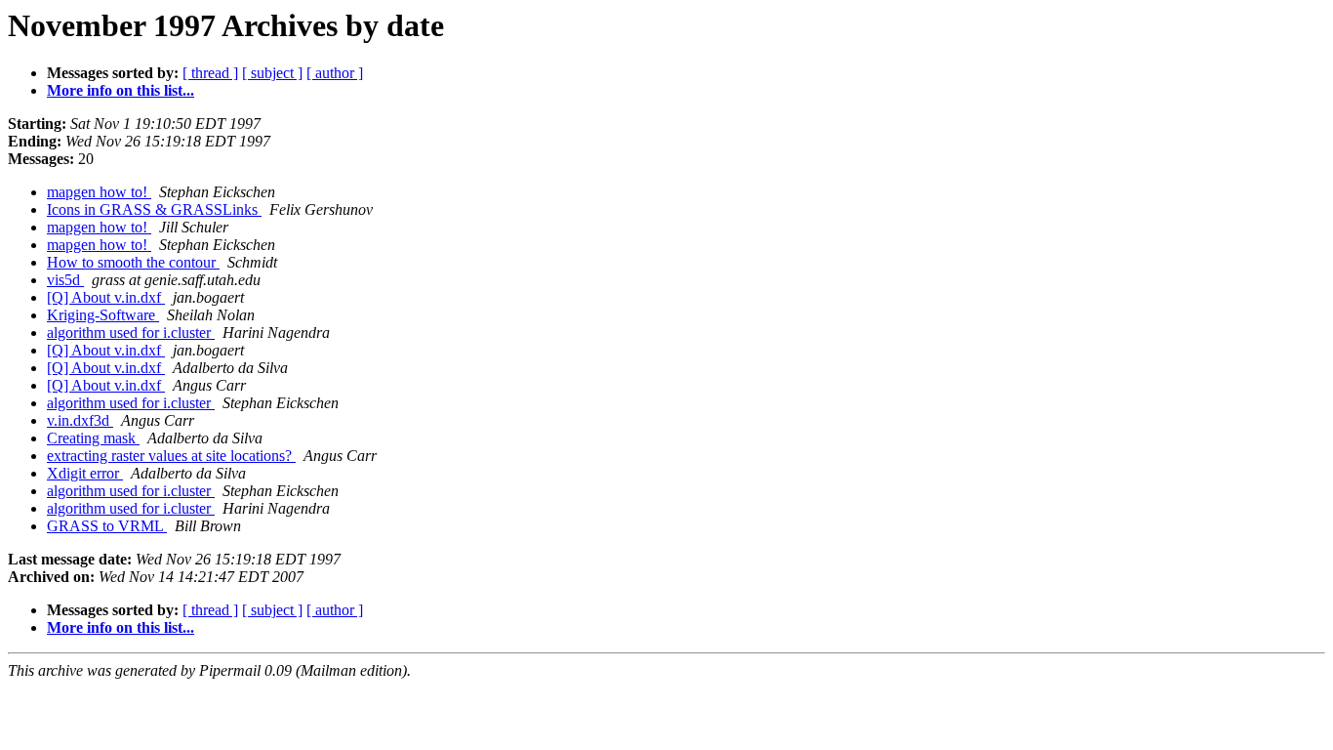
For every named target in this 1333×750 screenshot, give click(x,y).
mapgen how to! (99, 192)
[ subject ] (272, 72)
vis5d (65, 279)
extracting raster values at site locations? (171, 455)
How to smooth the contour (133, 262)
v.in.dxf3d (80, 420)
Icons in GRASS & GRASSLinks (154, 209)
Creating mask (93, 438)
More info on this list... (120, 90)
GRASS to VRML (107, 526)
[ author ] (334, 72)
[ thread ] (210, 72)
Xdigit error (85, 473)
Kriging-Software (103, 315)
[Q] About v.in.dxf (106, 297)
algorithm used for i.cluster (131, 332)
